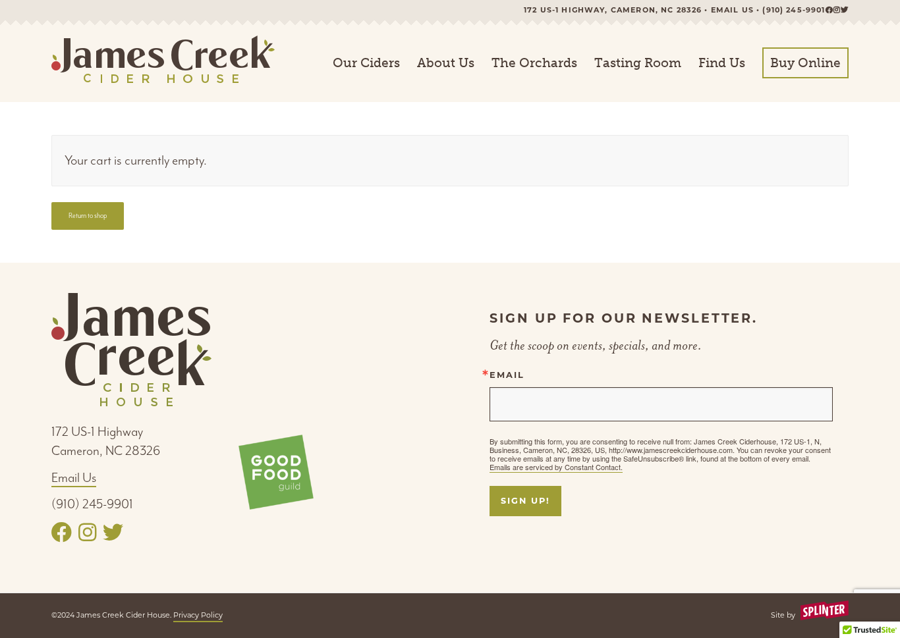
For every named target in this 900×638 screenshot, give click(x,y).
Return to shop (88, 215)
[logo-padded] (163, 63)
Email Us (73, 477)
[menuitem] (366, 63)
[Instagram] (837, 9)
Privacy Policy (198, 615)
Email (507, 375)
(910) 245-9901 (793, 9)
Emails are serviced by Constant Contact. (556, 467)
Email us (732, 9)
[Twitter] (845, 9)
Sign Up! (525, 501)
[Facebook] (829, 9)
